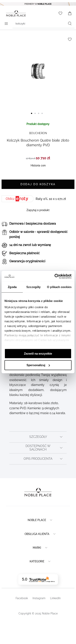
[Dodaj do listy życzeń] (69, 39)
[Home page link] (15, 13)
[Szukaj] (69, 23)
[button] (32, 116)
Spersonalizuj (36, 365)
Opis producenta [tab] (38, 459)
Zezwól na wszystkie (38, 353)
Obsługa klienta (37, 534)
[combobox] (43, 23)
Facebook (22, 598)
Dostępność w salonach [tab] (38, 447)
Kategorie (37, 561)
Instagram (39, 598)
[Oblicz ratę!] (19, 198)
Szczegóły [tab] (33, 287)
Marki (37, 547)
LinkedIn (55, 598)
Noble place (37, 520)
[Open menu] (6, 23)
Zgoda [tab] (12, 287)
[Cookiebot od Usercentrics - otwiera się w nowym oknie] (55, 276)
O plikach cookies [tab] (59, 287)
